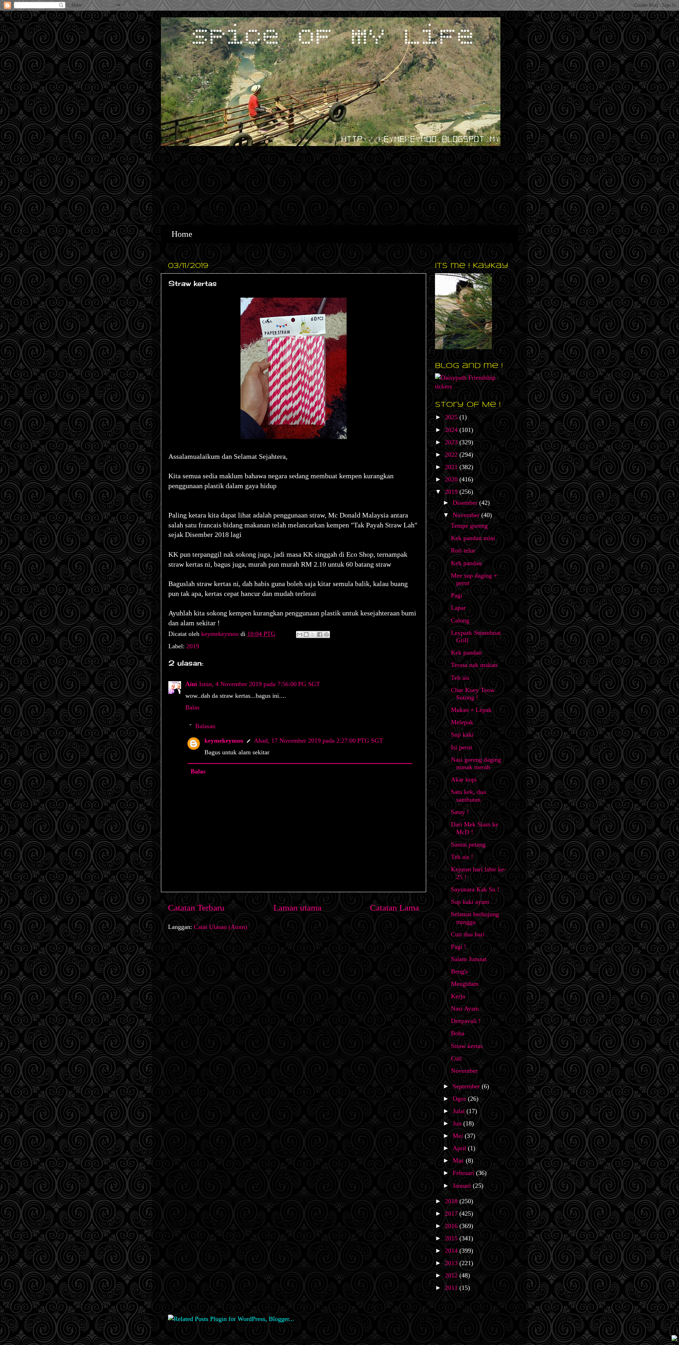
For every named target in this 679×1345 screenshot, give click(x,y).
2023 (452, 442)
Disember (466, 502)
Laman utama (297, 907)
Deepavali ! (466, 1020)
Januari (463, 1185)
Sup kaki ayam (470, 901)
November (467, 515)
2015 (452, 1238)
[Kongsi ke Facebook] (319, 634)
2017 (452, 1213)
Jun (458, 1123)
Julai (459, 1111)
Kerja (458, 996)
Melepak (462, 722)
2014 (452, 1250)
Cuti (456, 1058)
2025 (452, 417)
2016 (452, 1225)
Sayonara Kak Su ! (475, 889)
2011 (452, 1287)
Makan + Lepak (471, 709)
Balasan (205, 726)
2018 (452, 1201)
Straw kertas (467, 1045)
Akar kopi (464, 779)
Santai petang (468, 844)
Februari (464, 1172)
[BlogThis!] (306, 634)
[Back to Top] (674, 1338)
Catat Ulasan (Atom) (220, 926)
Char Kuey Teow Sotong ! (473, 693)
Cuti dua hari (467, 934)
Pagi (456, 595)
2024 (452, 429)
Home (182, 234)
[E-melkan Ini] (299, 634)
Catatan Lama (394, 907)
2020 (452, 479)
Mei (459, 1135)
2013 (452, 1263)
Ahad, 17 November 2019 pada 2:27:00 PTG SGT (318, 740)
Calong (460, 620)
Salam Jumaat (469, 959)
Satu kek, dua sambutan (468, 795)
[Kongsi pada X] (313, 634)
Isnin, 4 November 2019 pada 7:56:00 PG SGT (259, 684)
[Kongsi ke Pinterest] (326, 634)
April (460, 1148)
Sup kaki (462, 734)
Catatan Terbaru (196, 907)
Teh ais (460, 677)
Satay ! (460, 811)
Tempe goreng (469, 525)
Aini (191, 684)
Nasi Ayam (465, 1008)
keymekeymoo (220, 633)
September (467, 1086)
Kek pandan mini (473, 538)
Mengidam (464, 983)
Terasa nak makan (474, 664)
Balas (192, 707)
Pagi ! (458, 946)
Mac (459, 1160)
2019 (192, 646)
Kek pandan (466, 563)
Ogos (460, 1098)
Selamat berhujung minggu (475, 918)
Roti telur (463, 550)
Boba (457, 1033)
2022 (452, 454)
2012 (452, 1275)
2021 (452, 466)
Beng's (459, 971)
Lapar (458, 607)
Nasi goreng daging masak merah (476, 763)
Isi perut (461, 747)
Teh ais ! (462, 856)
